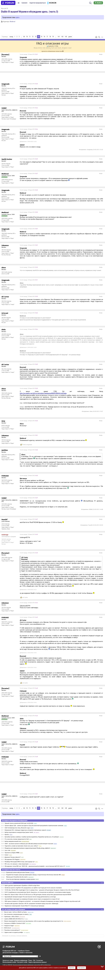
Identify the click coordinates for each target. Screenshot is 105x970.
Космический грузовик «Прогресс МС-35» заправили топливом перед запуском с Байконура (31, 903)
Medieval (12, 21)
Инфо (100, 54)
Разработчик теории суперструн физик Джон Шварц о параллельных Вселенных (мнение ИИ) (33, 874)
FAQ (34, 960)
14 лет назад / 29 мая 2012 (29, 54)
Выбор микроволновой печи (13, 841)
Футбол (7, 834)
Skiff (24, 444)
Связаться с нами (8, 960)
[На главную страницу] (8, 3)
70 (27, 37)
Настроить (81, 968)
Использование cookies (9, 962)
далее (70, 37)
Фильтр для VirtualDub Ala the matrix (17, 877)
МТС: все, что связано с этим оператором (17, 864)
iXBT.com (6, 965)
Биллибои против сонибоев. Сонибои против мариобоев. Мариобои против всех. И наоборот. (32, 837)
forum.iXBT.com (41, 965)
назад (11, 37)
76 (44, 37)
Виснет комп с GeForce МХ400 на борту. (15, 912)
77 (47, 37)
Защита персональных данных (37, 962)
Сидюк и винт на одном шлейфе (13, 932)
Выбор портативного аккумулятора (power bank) (19, 832)
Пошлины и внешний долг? (12, 930)
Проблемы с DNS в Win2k (11, 916)
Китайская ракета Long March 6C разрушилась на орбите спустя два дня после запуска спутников (33, 888)
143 (66, 37)
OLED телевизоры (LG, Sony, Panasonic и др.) (17, 828)
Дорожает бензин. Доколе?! (13, 857)
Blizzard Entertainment (57, 50)
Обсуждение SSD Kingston (12, 859)
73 (35, 37)
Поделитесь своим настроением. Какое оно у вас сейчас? (21, 846)
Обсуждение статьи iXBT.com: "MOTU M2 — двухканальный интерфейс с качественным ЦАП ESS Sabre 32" (35, 866)
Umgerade (29, 444)
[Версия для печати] (96, 37)
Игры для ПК (4, 8)
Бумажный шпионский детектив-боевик (18, 872)
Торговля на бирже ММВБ (12, 852)
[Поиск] (90, 3)
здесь (17, 17)
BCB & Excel (7, 928)
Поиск (30, 960)
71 (30, 37)
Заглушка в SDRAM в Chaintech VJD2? (14, 923)
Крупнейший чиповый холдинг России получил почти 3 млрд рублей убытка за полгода (30, 897)
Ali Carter (25, 597)
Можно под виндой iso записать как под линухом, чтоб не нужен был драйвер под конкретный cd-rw (33, 921)
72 (32, 37)
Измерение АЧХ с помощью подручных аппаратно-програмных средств (25, 830)
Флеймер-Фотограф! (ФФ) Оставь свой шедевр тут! (20, 861)
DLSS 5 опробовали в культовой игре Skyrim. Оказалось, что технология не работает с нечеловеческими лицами (38, 892)
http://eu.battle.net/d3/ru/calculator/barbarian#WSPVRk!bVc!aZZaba (43, 393)
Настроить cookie (22, 962)
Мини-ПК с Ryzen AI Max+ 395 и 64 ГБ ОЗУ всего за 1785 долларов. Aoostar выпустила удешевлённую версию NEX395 (38, 894)
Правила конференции (20, 960)
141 (59, 37)
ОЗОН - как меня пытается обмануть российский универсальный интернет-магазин (29, 843)
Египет (6, 855)
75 (41, 37)
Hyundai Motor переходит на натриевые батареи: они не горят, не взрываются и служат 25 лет (32, 899)
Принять (71, 968)
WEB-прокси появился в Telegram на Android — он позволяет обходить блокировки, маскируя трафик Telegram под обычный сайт (42, 901)
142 (62, 37)
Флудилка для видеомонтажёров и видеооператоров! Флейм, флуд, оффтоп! (27, 848)
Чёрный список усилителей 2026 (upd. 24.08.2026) (19, 823)
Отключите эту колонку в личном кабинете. (14, 936)
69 (24, 37)
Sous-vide (7, 850)
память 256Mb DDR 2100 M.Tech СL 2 (14, 919)
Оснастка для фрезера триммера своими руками (20, 879)
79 (53, 37)
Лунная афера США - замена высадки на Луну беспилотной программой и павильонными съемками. (34, 825)
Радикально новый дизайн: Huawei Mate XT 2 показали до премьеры (24, 906)
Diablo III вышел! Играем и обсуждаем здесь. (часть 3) (29, 11)
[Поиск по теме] (99, 37)
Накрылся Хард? (9, 925)
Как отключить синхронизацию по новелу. (16, 914)
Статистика (39, 960)
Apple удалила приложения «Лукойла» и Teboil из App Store (22, 885)
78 (50, 37)
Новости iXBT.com (7, 882)
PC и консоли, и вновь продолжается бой (17, 839)
